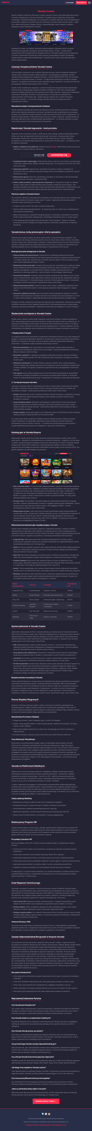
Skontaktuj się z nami (59, 1125)
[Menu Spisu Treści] (89, 3)
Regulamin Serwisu (32, 1125)
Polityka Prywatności (45, 1125)
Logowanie (70, 2)
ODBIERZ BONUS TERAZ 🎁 (46, 1101)
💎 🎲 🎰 (46, 1114)
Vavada (53, 147)
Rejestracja (81, 2)
